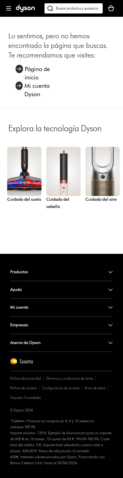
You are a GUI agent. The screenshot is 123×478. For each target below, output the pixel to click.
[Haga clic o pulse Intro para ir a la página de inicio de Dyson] (25, 10)
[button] (21, 361)
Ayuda (16, 289)
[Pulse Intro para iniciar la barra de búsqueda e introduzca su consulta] (73, 8)
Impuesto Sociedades (25, 397)
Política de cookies (23, 388)
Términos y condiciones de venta (69, 378)
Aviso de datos (94, 388)
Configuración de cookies (60, 388)
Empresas (19, 325)
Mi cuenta (19, 307)
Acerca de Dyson (25, 342)
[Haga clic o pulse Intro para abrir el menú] (9, 8)
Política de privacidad (25, 378)
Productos (19, 272)
